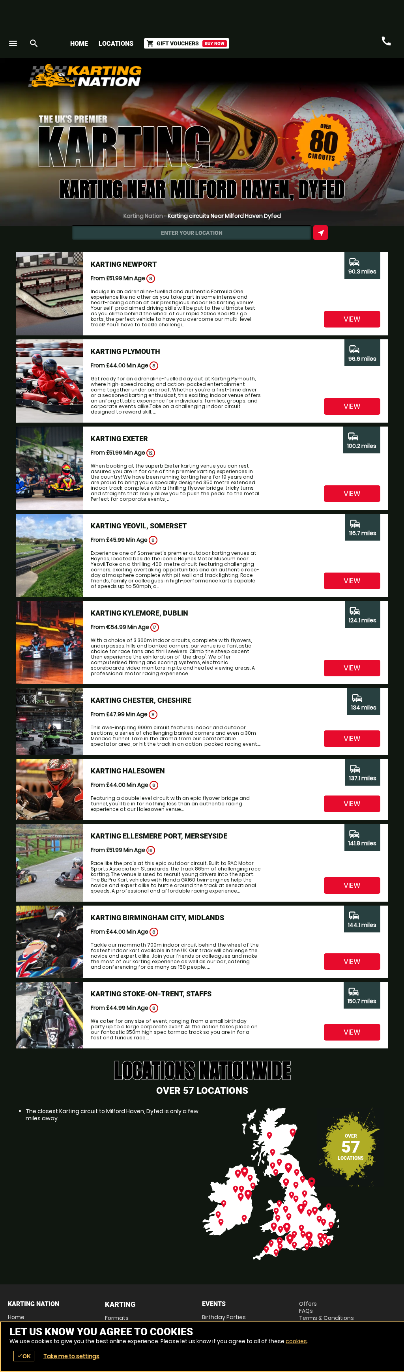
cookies (296, 1341)
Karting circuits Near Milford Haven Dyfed (224, 216)
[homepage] (154, 75)
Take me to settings (71, 1356)
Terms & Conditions (326, 1318)
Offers (308, 1304)
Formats (117, 1318)
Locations (116, 43)
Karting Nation (143, 216)
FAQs (306, 1311)
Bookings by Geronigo (258, 78)
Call (386, 41)
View (352, 319)
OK (24, 1356)
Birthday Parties (224, 1317)
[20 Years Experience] (348, 78)
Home (79, 43)
